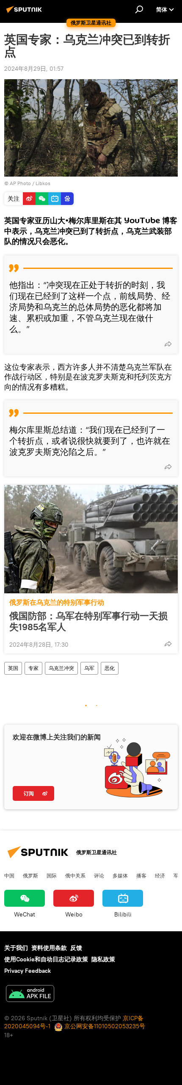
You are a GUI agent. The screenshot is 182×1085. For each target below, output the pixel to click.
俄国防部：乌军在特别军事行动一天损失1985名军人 (88, 621)
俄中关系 (75, 875)
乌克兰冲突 (61, 668)
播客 (141, 875)
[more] (168, 343)
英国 (13, 668)
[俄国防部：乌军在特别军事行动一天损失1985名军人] (91, 539)
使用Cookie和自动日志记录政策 (46, 959)
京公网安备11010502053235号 (104, 1026)
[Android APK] (30, 994)
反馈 (76, 948)
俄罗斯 (30, 875)
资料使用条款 (49, 948)
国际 (52, 875)
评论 (99, 875)
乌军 (89, 668)
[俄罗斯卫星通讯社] (25, 13)
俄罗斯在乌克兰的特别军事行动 (56, 602)
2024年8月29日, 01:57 (33, 68)
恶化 (110, 668)
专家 (33, 668)
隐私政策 (103, 959)
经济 (160, 875)
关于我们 (16, 948)
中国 (9, 875)
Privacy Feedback (27, 970)
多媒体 (120, 875)
